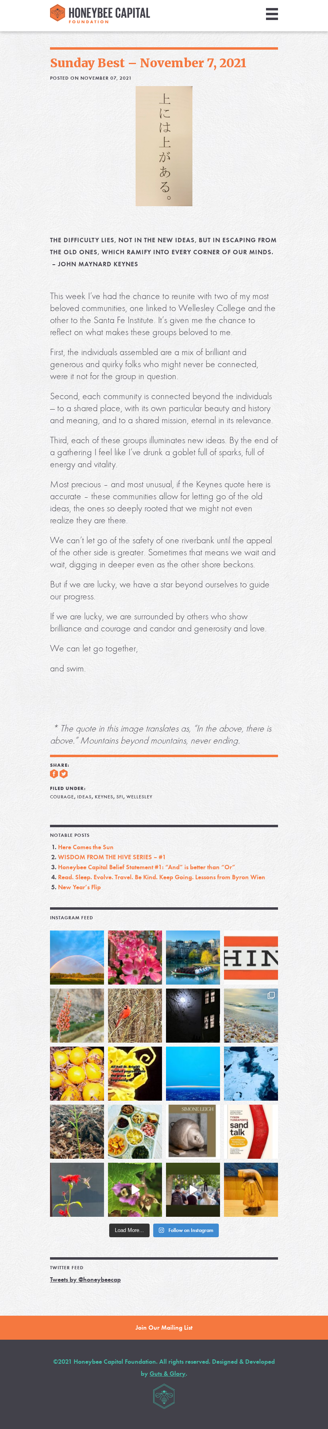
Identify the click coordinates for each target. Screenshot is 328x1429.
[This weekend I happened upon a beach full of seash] (251, 1016)
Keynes (104, 797)
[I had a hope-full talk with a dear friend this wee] (77, 1132)
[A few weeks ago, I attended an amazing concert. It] (135, 1016)
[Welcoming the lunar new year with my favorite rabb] (251, 1190)
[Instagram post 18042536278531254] (251, 1132)
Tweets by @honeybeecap (85, 1279)
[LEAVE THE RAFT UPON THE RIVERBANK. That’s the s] (77, 1016)
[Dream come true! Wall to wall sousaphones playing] (193, 1190)
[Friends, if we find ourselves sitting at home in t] (77, 958)
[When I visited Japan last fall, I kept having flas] (77, 1074)
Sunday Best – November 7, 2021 (148, 62)
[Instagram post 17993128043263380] (193, 1132)
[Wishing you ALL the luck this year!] (135, 1132)
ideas (84, 797)
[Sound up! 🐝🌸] (135, 1190)
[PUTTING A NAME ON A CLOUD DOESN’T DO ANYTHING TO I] (193, 1074)
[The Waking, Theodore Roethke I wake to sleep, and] (135, 958)
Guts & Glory (168, 1373)
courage (62, 797)
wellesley (139, 797)
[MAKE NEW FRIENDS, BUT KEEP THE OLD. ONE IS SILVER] (193, 1016)
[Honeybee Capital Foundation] (100, 21)
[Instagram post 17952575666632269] (135, 1074)
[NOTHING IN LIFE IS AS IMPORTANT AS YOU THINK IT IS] (251, 958)
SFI (119, 797)
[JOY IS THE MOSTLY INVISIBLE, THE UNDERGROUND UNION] (193, 958)
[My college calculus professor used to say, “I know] (251, 1074)
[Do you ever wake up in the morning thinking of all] (77, 1190)
